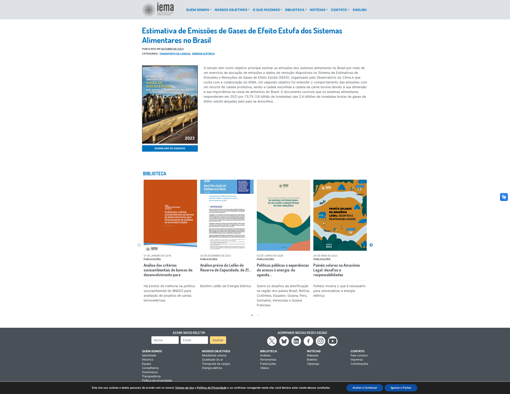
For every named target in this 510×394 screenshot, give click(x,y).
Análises (265, 355)
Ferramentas (268, 359)
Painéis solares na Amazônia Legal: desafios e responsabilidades (336, 269)
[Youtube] (332, 341)
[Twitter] (272, 341)
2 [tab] (258, 315)
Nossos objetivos (231, 10)
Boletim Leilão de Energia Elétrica (225, 286)
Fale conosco (359, 355)
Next (371, 245)
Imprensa (357, 359)
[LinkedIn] (296, 341)
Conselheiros (150, 368)
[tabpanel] (170, 242)
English (360, 10)
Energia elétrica (203, 53)
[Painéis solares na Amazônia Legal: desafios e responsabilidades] (340, 215)
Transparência (151, 376)
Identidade (149, 355)
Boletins (312, 359)
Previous (139, 245)
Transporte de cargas (174, 53)
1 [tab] (252, 315)
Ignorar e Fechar (401, 388)
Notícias (317, 10)
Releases (313, 355)
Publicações (268, 363)
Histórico (147, 359)
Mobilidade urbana (214, 355)
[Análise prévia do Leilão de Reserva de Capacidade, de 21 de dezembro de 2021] (227, 215)
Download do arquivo (170, 148)
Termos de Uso (184, 388)
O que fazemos (266, 10)
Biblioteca (294, 10)
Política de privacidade (157, 380)
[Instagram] (320, 341)
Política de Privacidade (211, 388)
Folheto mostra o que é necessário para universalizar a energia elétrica (339, 290)
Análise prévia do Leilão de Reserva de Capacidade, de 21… (225, 267)
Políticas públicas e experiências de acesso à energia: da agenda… (283, 269)
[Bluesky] (284, 341)
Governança (150, 372)
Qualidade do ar (212, 359)
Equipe (146, 363)
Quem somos (197, 10)
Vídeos (264, 368)
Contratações (359, 363)
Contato (339, 10)
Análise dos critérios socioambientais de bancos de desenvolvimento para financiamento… (168, 272)
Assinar (218, 340)
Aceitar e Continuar (364, 388)
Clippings (313, 363)
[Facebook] (308, 341)
